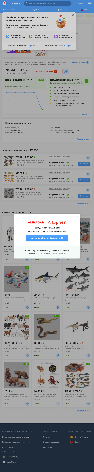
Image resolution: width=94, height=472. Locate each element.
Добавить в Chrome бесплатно (45, 238)
